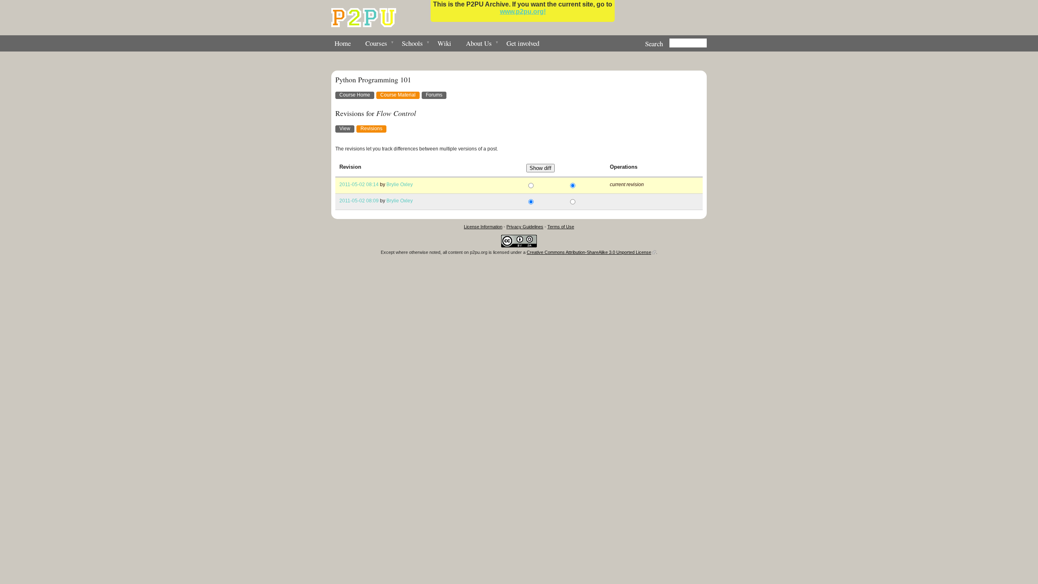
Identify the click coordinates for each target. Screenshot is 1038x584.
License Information (483, 226)
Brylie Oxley (399, 184)
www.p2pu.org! (523, 11)
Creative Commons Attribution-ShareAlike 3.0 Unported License (589, 252)
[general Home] (363, 17)
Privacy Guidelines (524, 226)
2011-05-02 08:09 (359, 201)
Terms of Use (560, 226)
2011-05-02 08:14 (359, 184)
